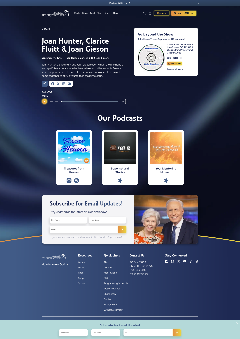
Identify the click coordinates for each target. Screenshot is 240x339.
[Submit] (122, 229)
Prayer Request (112, 288)
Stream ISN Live (183, 13)
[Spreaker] (120, 180)
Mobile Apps (110, 272)
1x (124, 102)
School (107, 13)
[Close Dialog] (237, 323)
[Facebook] (52, 83)
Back (47, 29)
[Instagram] (172, 261)
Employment (110, 304)
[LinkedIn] (63, 83)
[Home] (56, 13)
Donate (161, 13)
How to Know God (53, 264)
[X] (58, 83)
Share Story (110, 293)
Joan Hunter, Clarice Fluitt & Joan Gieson (87, 58)
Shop (99, 13)
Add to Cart (176, 63)
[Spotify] (76, 180)
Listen (85, 13)
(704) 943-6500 (138, 269)
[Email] (69, 83)
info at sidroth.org (139, 273)
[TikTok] (190, 261)
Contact (108, 299)
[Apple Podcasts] (69, 180)
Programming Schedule (116, 283)
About (116, 13)
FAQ (106, 278)
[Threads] (196, 261)
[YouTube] (184, 261)
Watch (77, 13)
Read (92, 13)
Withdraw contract (113, 309)
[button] (198, 3)
